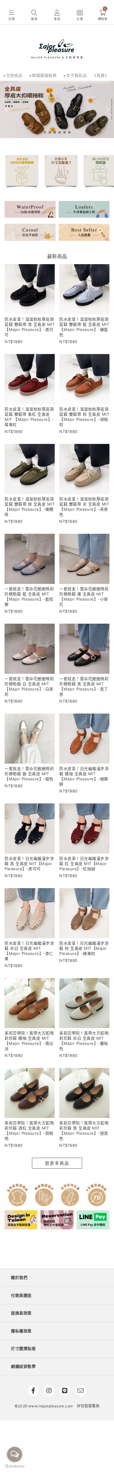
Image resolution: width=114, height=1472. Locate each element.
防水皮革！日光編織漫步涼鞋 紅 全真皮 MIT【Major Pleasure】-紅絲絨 (84, 863)
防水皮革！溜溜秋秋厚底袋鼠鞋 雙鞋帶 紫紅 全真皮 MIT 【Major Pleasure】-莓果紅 (29, 417)
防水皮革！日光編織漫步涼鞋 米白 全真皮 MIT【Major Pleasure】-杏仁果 (29, 951)
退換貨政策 (21, 1312)
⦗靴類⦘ (100, 75)
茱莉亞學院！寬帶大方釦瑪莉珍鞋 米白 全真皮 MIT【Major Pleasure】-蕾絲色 (84, 1041)
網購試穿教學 (23, 1366)
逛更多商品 (57, 1163)
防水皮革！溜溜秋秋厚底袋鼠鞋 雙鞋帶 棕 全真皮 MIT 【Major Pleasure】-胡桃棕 (84, 417)
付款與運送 (21, 1295)
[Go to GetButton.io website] (14, 1466)
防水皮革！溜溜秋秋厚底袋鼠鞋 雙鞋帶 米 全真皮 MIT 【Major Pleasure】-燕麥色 (84, 506)
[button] (11, 15)
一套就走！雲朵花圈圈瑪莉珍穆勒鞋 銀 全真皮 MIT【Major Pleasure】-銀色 (29, 773)
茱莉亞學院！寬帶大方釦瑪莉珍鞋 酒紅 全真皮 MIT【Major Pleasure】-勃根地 (29, 1130)
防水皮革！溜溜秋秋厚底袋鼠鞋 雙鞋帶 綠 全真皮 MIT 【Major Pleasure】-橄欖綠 (29, 506)
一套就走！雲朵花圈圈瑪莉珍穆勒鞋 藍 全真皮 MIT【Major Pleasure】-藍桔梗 (29, 596)
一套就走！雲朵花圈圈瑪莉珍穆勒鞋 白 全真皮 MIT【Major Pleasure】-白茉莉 (29, 686)
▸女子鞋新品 (75, 75)
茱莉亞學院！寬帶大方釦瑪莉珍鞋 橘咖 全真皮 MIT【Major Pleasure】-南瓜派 (29, 1041)
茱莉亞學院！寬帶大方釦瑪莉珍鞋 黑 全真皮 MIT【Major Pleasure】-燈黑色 (84, 1130)
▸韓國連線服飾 (43, 75)
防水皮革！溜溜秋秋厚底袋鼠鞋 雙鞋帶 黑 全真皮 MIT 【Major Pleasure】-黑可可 (29, 327)
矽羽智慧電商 (88, 1406)
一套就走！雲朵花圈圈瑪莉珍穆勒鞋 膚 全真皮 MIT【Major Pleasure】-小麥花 (84, 596)
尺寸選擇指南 (23, 1348)
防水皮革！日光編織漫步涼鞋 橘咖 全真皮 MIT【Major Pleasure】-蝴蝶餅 (84, 776)
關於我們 (19, 1277)
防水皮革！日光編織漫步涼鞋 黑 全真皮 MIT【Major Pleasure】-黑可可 (29, 863)
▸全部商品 (13, 75)
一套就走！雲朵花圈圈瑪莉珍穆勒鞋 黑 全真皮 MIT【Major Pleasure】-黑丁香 (84, 686)
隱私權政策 (21, 1330)
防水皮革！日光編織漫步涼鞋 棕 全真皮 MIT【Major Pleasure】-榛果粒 (84, 948)
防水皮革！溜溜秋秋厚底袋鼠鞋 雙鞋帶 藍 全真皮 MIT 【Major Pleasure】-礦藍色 (84, 327)
